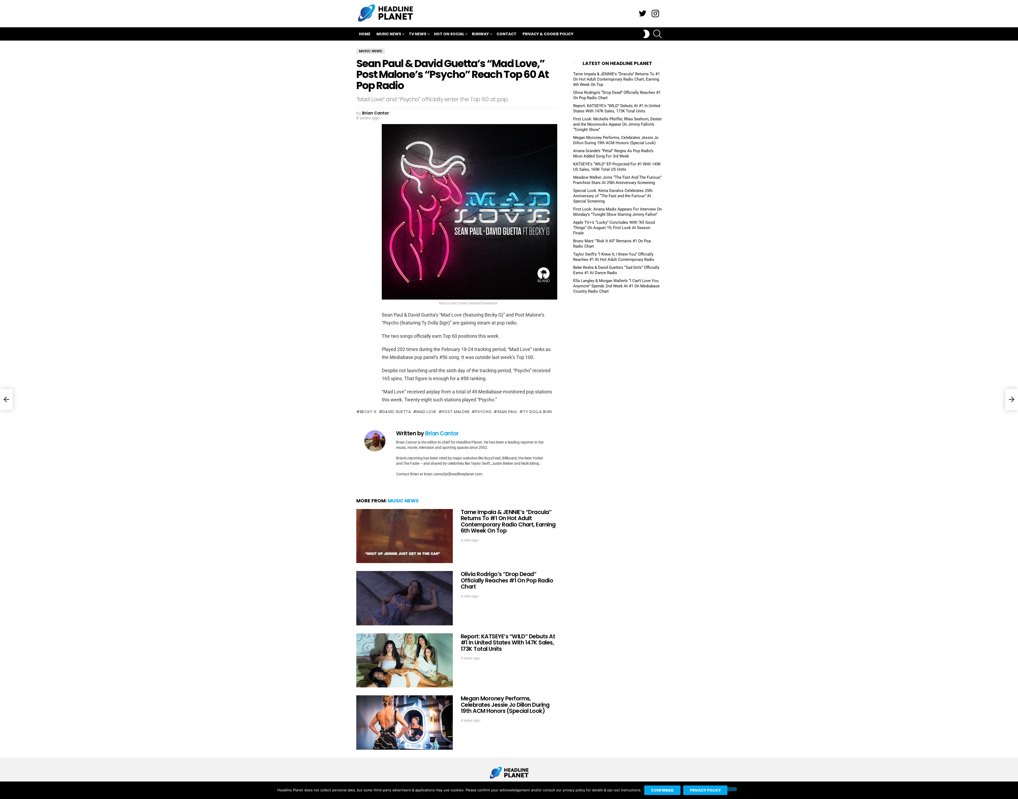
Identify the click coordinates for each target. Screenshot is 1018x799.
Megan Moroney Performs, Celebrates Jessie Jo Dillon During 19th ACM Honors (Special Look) (505, 705)
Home (364, 34)
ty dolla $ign (537, 411)
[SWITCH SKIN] (646, 34)
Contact (506, 34)
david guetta (396, 411)
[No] (730, 789)
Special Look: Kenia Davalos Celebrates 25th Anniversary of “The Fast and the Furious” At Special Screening (612, 196)
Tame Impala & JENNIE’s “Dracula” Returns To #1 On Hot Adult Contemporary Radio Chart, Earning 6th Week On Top (508, 521)
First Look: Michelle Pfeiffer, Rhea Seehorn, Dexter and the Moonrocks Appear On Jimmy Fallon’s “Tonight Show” (617, 124)
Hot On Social (449, 34)
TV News (417, 34)
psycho (483, 411)
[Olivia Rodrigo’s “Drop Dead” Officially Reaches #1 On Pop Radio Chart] (404, 598)
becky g (368, 411)
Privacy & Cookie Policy (548, 34)
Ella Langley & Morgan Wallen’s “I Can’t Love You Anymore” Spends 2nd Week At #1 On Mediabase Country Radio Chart (616, 286)
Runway (480, 34)
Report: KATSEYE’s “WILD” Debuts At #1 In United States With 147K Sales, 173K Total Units (508, 643)
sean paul (507, 411)
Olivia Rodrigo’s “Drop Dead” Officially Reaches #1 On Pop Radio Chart (507, 580)
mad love (426, 411)
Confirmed (662, 790)
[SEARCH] (657, 34)
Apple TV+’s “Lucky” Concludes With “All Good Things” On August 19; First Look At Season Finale (614, 227)
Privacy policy (705, 790)
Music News (388, 34)
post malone (455, 411)
